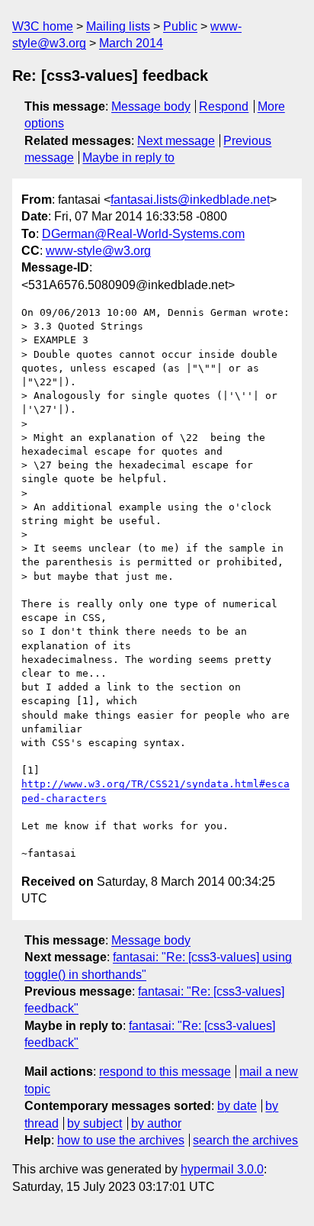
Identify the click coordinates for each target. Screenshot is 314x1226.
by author (156, 1123)
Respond (223, 106)
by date (237, 1105)
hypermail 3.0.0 (222, 1169)
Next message (176, 140)
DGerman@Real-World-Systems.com (143, 233)
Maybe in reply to (128, 157)
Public (180, 26)
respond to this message (165, 1071)
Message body (151, 106)
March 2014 (131, 43)
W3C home (42, 26)
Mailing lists (118, 26)
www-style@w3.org (98, 250)
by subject (94, 1123)
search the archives (245, 1140)
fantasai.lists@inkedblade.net (190, 199)
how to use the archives (120, 1140)
